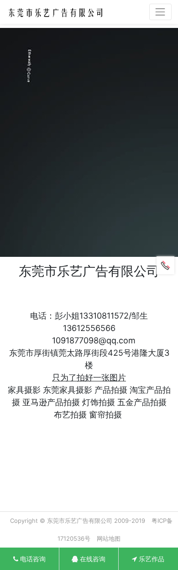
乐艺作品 (150, 559)
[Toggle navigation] (160, 12)
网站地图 (108, 538)
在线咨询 (91, 559)
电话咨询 (32, 559)
